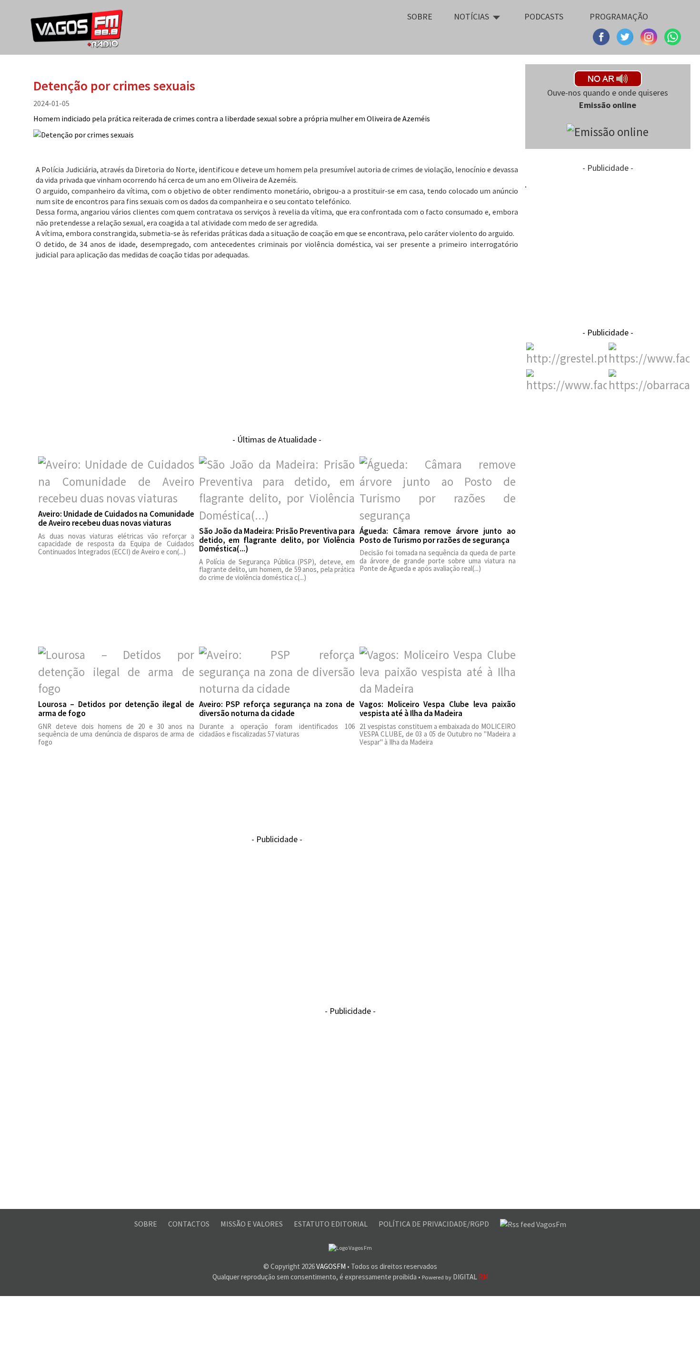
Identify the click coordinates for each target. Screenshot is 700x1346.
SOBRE (146, 1223)
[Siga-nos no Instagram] (626, 35)
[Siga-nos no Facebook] (602, 35)
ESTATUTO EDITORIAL (331, 1223)
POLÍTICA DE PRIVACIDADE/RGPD (434, 1223)
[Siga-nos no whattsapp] (672, 35)
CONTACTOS (189, 1223)
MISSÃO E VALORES (252, 1223)
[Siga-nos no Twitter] (650, 35)
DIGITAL (455, 1276)
